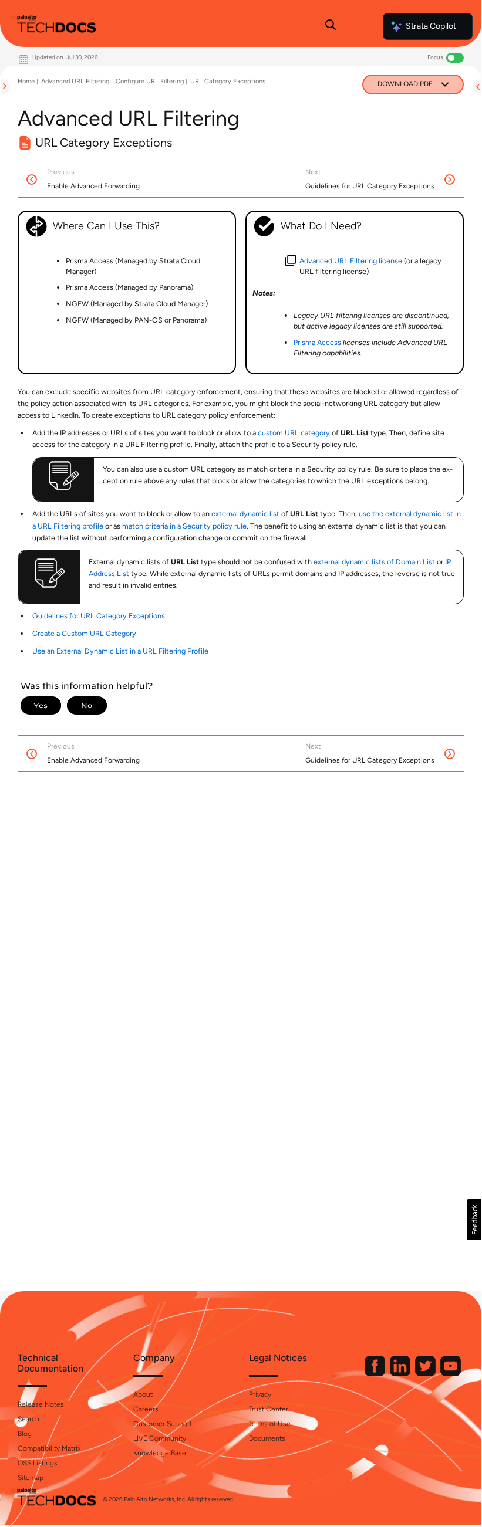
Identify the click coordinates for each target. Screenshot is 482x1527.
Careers (146, 1409)
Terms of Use (270, 1424)
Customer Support (162, 1424)
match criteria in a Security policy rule (184, 526)
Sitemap (30, 1478)
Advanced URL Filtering (75, 81)
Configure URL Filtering (150, 81)
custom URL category (294, 432)
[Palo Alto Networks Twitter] (426, 1374)
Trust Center (268, 1409)
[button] (474, 1219)
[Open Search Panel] (330, 26)
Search (28, 1419)
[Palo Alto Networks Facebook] (376, 1374)
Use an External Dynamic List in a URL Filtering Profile (120, 650)
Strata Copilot (431, 26)
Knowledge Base (159, 1453)
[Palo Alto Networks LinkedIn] (401, 1374)
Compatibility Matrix (49, 1448)
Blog (25, 1434)
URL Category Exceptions (227, 81)
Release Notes (41, 1404)
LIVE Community (159, 1438)
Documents (267, 1438)
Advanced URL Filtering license (350, 260)
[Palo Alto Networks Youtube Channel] (450, 1374)
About (143, 1394)
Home (26, 81)
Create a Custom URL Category (84, 633)
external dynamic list (245, 513)
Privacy (260, 1394)
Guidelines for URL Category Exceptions (98, 615)
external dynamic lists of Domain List (374, 561)
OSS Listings (38, 1463)
